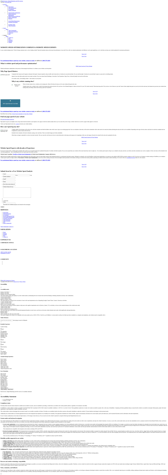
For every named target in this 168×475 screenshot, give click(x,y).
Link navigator (4, 386)
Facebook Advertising (13, 22)
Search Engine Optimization (14, 12)
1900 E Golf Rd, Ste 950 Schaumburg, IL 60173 (6, 252)
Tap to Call (84, 54)
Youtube (10, 42)
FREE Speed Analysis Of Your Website (84, 66)
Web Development (12, 8)
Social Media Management (13, 21)
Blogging (10, 18)
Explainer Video (11, 24)
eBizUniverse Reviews (13, 31)
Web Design (11, 6)
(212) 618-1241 (8, 2)
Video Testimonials (12, 30)
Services (5, 4)
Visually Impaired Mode (6, 296)
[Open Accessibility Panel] (1, 473)
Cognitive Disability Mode (6, 301)
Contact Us (10, 32)
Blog (9, 34)
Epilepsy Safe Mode (5, 292)
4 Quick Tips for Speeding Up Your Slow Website (22, 113)
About (4, 28)
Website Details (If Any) (8, 186)
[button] (1, 330)
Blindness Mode (4, 311)
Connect (5, 35)
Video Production (6, 219)
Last (31, 175)
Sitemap (2, 247)
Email (4, 179)
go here (17, 123)
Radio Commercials (12, 17)
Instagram (10, 41)
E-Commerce (11, 9)
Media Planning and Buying (14, 16)
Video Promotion (11, 25)
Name (4, 174)
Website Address (7, 176)
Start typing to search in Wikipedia (20, 320)
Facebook (10, 40)
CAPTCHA (5, 200)
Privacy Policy (23, 281)
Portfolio (5, 234)
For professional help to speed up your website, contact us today (18, 60)
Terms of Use (16, 281)
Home (4, 232)
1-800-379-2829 (46, 60)
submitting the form (131, 157)
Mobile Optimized (12, 10)
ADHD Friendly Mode (5, 306)
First (16, 175)
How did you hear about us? (9, 184)
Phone (4, 181)
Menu (7, 5)
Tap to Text (84, 56)
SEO (4, 222)
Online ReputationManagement (12, 14)
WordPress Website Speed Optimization (22, 154)
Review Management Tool (8, 216)
